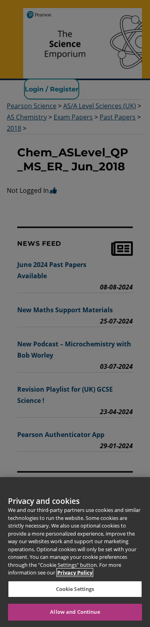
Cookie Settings (75, 589)
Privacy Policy (74, 572)
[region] (75, 552)
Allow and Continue (75, 611)
